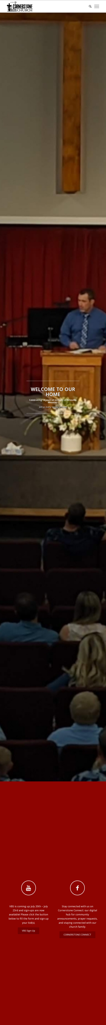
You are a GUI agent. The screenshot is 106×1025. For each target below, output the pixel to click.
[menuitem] (89, 6)
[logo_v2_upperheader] (21, 6)
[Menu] (95, 6)
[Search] (89, 6)
